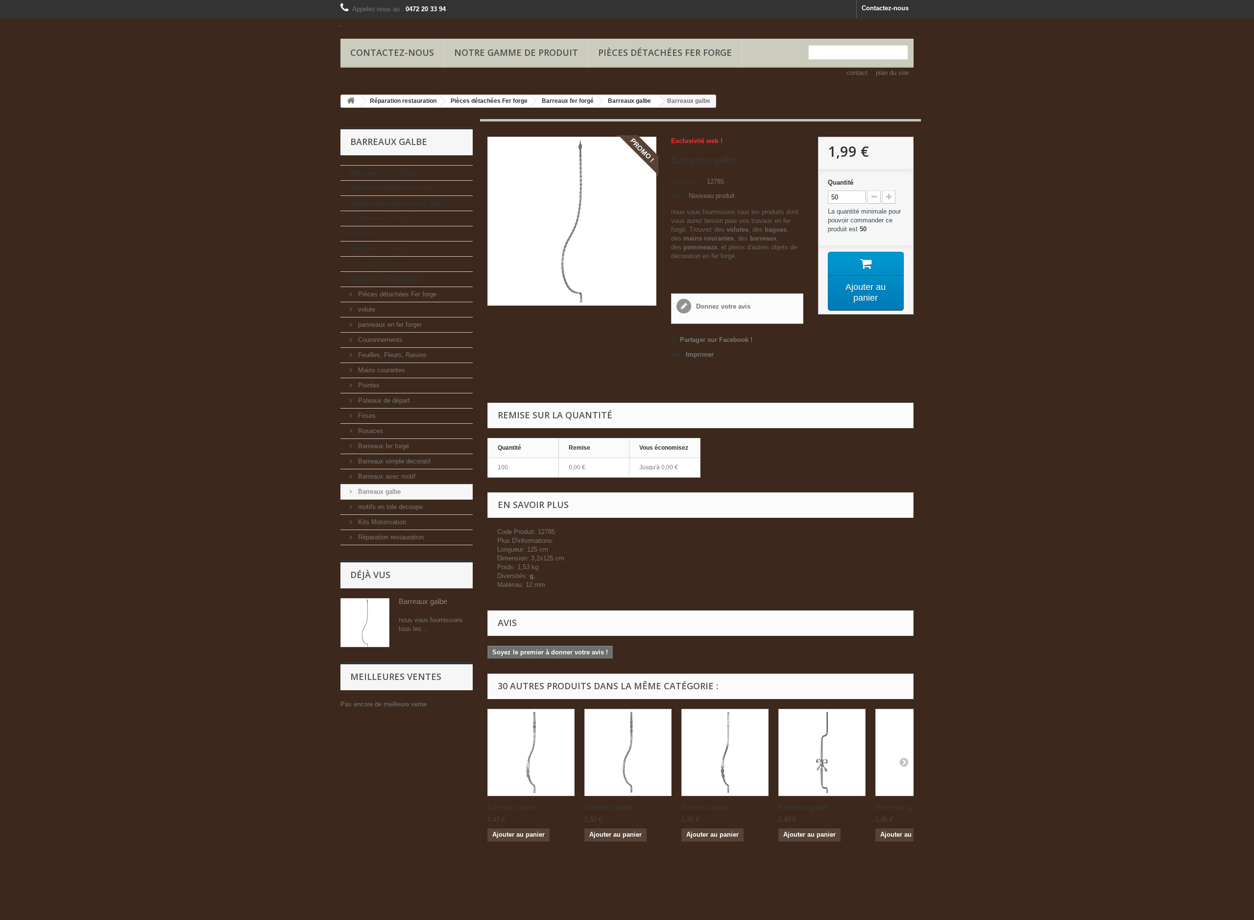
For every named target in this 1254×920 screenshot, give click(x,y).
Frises (366, 415)
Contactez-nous (885, 8)
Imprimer (700, 354)
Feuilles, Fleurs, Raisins (391, 355)
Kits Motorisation (381, 522)
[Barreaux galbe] (531, 752)
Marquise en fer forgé (382, 172)
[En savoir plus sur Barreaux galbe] (364, 622)
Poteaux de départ (383, 400)
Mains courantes (380, 370)
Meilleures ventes (395, 676)
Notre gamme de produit (516, 52)
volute (365, 309)
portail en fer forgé (378, 248)
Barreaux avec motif (385, 476)
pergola (361, 233)
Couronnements (379, 339)
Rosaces (369, 431)
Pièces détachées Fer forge (665, 52)
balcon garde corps (379, 263)
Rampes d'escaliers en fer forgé (397, 203)
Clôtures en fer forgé (381, 218)
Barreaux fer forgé (382, 446)
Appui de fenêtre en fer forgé (393, 188)
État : (679, 195)
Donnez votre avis (722, 306)
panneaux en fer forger (389, 324)
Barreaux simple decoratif (393, 461)
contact (857, 72)
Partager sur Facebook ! (716, 339)
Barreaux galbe (378, 491)
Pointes (368, 385)
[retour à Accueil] (350, 101)
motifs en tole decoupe (389, 506)
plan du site (892, 72)
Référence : (688, 181)
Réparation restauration (385, 279)
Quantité (840, 182)
